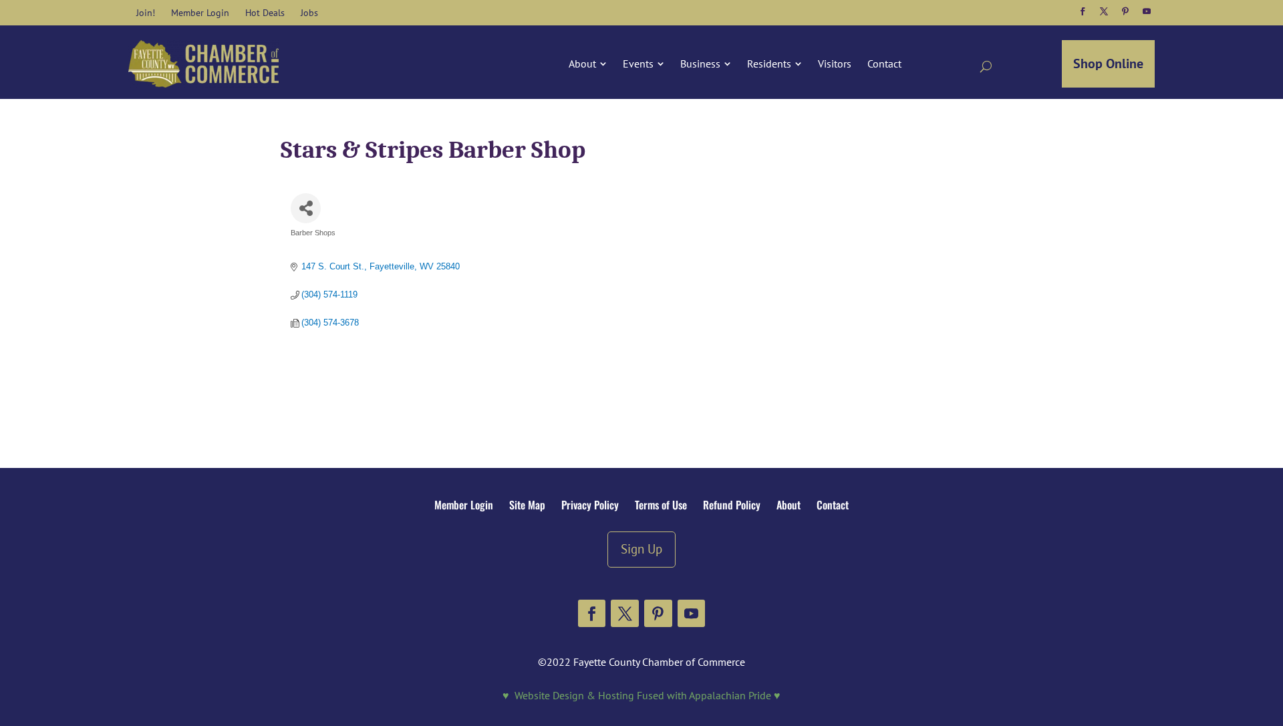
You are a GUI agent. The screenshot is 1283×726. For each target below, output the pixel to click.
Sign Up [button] (641, 548)
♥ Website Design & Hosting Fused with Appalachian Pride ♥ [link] (641, 695)
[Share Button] (306, 208)
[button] (1083, 11)
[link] (145, 12)
